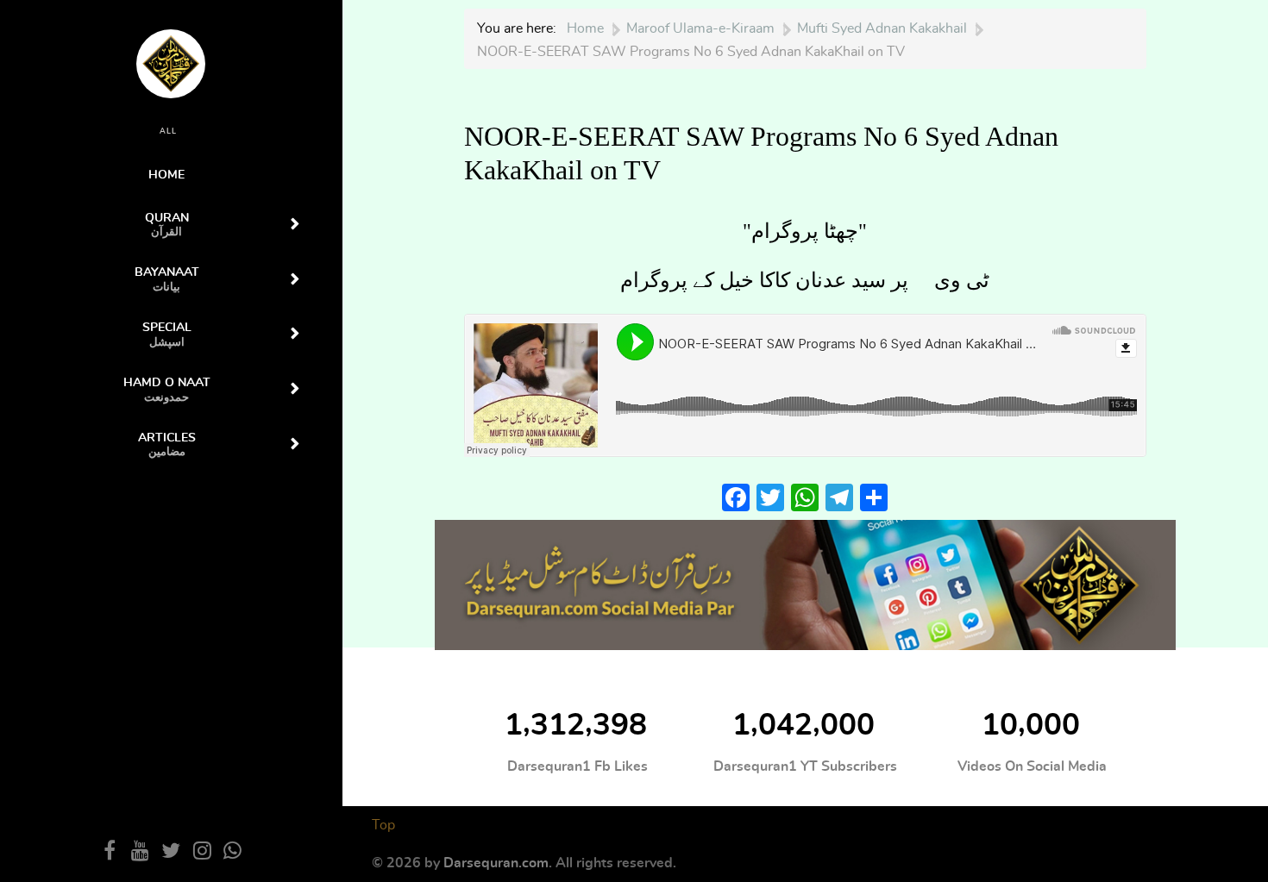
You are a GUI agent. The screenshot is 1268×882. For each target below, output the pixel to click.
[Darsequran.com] (805, 583)
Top (383, 825)
